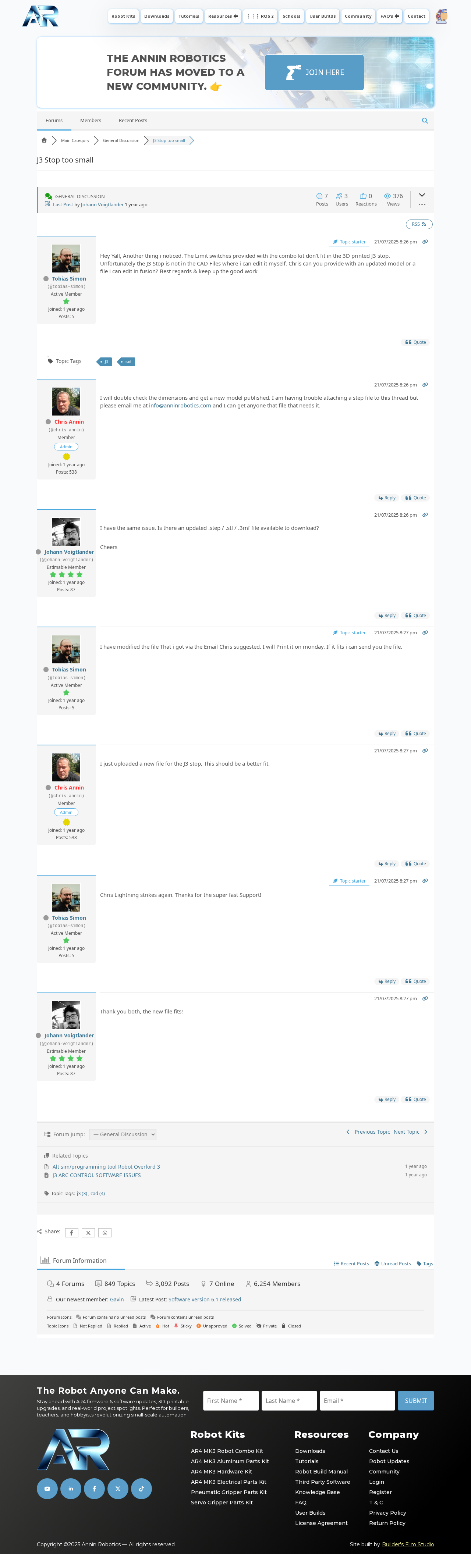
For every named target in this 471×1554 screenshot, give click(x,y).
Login (376, 1482)
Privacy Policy (387, 1513)
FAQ (301, 1502)
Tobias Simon (69, 278)
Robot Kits (123, 16)
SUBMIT (416, 1401)
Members (90, 120)
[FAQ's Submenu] (397, 16)
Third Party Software (322, 1482)
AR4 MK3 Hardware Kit (221, 1471)
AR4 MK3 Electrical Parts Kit (228, 1482)
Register (380, 1492)
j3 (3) (82, 1193)
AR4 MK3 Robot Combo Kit (227, 1451)
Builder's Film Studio (408, 1544)
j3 (106, 361)
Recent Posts (133, 120)
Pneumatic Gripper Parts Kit (229, 1492)
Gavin (117, 1299)
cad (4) (98, 1193)
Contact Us (384, 1451)
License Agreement (321, 1523)
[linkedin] (70, 1488)
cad (128, 361)
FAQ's (386, 16)
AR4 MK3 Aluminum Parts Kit (230, 1461)
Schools (292, 16)
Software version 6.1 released (205, 1299)
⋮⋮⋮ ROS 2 (260, 16)
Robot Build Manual (321, 1471)
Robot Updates (389, 1461)
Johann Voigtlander (102, 204)
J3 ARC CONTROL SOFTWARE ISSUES (97, 1175)
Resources (220, 16)
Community (358, 16)
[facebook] (94, 1488)
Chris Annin (69, 421)
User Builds (322, 16)
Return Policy (387, 1523)
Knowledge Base (317, 1492)
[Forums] (44, 140)
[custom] (117, 1488)
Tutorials (188, 16)
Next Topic (408, 1131)
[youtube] (47, 1488)
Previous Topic (371, 1131)
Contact (416, 16)
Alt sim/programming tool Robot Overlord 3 (106, 1166)
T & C (376, 1502)
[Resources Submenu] (236, 16)
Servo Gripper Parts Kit (222, 1502)
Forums (54, 120)
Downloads (157, 16)
